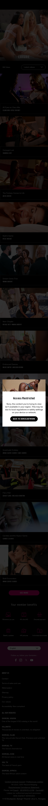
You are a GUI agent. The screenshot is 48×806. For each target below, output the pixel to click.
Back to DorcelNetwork (24, 419)
